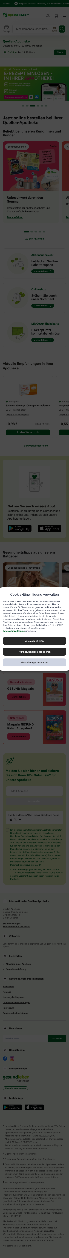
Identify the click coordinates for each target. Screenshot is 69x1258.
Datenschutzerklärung (14, 631)
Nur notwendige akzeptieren (35, 651)
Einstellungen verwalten (34, 662)
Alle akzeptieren (34, 641)
